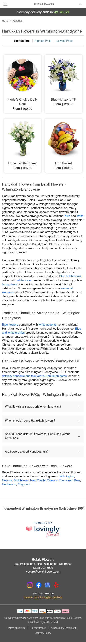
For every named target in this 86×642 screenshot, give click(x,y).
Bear (77, 480)
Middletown (21, 480)
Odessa (52, 480)
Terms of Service (17, 628)
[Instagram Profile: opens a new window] (30, 585)
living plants (9, 284)
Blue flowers (10, 324)
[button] (77, 633)
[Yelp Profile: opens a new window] (56, 585)
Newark (7, 480)
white (80, 216)
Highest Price (43, 41)
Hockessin (9, 484)
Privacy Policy (38, 628)
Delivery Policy (43, 633)
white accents (48, 324)
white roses (24, 280)
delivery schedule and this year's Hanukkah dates (34, 376)
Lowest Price (64, 41)
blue (67, 216)
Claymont (24, 484)
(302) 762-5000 (43, 568)
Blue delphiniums (70, 276)
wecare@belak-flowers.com (43, 571)
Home (5, 20)
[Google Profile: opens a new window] (47, 585)
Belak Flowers (43, 4)
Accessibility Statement (63, 628)
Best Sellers (21, 41)
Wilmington (67, 476)
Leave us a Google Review (43, 597)
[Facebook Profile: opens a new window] (38, 585)
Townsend (65, 480)
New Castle (37, 480)
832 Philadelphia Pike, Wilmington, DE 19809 (43, 564)
